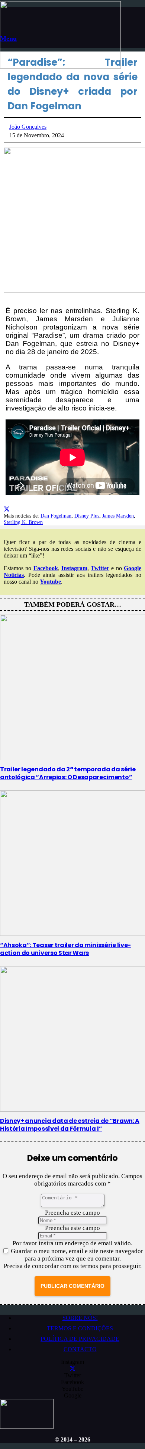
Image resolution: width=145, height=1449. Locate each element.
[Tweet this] (7, 509)
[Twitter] (72, 1368)
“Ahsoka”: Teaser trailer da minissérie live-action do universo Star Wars (65, 949)
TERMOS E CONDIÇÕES (80, 1328)
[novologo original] (60, 66)
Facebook (45, 568)
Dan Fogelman (56, 516)
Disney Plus (86, 516)
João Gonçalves (27, 127)
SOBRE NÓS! (80, 1318)
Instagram (74, 568)
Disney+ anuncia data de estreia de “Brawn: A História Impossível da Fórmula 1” (69, 1125)
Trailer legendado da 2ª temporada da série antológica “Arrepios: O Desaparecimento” (68, 773)
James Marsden (118, 516)
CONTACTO (80, 1349)
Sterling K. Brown (23, 522)
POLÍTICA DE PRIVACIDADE (80, 1339)
